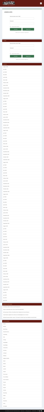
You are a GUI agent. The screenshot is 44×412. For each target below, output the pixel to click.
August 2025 (5, 98)
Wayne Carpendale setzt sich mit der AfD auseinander (13, 309)
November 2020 (6, 249)
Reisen (4, 384)
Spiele (4, 395)
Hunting (4, 350)
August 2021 (5, 226)
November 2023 (6, 154)
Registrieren (28, 29)
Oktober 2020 (5, 252)
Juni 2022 (5, 199)
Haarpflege (5, 342)
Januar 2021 (5, 244)
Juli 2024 (4, 133)
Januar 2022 (5, 212)
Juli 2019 (4, 292)
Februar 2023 (5, 178)
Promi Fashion (6, 379)
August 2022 (5, 194)
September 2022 (6, 191)
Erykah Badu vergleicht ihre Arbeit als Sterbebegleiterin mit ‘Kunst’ (15, 314)
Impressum (23, 410)
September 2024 (6, 127)
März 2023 (5, 175)
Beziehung (5, 329)
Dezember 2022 (6, 183)
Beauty (4, 326)
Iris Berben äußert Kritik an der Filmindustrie (11, 306)
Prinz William (5, 376)
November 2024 (6, 122)
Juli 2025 (4, 101)
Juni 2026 (5, 72)
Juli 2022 (4, 196)
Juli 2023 (4, 164)
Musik (4, 366)
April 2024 (5, 141)
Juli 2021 (4, 228)
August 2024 (5, 130)
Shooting (5, 392)
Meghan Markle (6, 358)
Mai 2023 (5, 170)
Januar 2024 (5, 149)
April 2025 (5, 109)
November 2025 (6, 90)
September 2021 (6, 223)
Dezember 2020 (6, 247)
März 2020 (5, 271)
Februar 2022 (5, 210)
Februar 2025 (5, 114)
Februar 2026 (5, 82)
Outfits (4, 368)
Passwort (12, 21)
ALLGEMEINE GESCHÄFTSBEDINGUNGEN (12, 410)
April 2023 (5, 172)
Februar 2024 (5, 146)
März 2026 (5, 79)
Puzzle (4, 382)
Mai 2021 (5, 234)
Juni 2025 (5, 103)
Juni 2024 (5, 135)
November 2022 (6, 186)
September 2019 (6, 287)
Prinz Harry (5, 374)
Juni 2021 (5, 231)
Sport (4, 398)
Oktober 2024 (5, 125)
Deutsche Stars (6, 331)
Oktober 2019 (5, 284)
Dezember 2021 (6, 215)
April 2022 (5, 204)
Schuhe (4, 390)
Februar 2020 (5, 273)
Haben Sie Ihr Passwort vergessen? (22, 32)
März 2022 (5, 207)
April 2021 (5, 236)
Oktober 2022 (5, 188)
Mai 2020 (5, 265)
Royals (4, 387)
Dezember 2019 (6, 279)
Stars (4, 403)
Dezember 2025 (6, 87)
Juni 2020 (5, 263)
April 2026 (5, 77)
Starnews (5, 400)
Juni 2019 (5, 295)
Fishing (4, 339)
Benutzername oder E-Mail (15, 16)
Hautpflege (5, 345)
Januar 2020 (5, 276)
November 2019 (6, 281)
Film (4, 337)
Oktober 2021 (5, 220)
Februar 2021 (5, 242)
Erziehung (5, 334)
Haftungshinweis (28, 410)
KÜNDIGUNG (34, 410)
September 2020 (6, 255)
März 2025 (5, 111)
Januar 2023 (5, 180)
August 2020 (5, 257)
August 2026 (5, 66)
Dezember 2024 (6, 119)
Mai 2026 (5, 74)
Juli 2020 (4, 260)
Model (4, 363)
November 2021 (6, 218)
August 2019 (5, 289)
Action (4, 323)
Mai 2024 (5, 138)
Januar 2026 (5, 85)
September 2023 (6, 159)
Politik (4, 371)
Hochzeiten (5, 347)
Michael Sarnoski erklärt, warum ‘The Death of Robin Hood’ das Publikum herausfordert (19, 317)
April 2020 (5, 268)
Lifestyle (4, 353)
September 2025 (6, 95)
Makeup (4, 355)
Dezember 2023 (6, 151)
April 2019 (5, 300)
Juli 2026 (4, 69)
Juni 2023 (5, 167)
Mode (4, 360)
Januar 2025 (5, 117)
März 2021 (5, 239)
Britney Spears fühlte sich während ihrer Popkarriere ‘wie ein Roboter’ (16, 312)
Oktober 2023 (5, 157)
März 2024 (5, 143)
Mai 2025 (5, 106)
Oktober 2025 (5, 93)
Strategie (5, 406)
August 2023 (5, 162)
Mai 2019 (5, 297)
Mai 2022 (5, 202)
